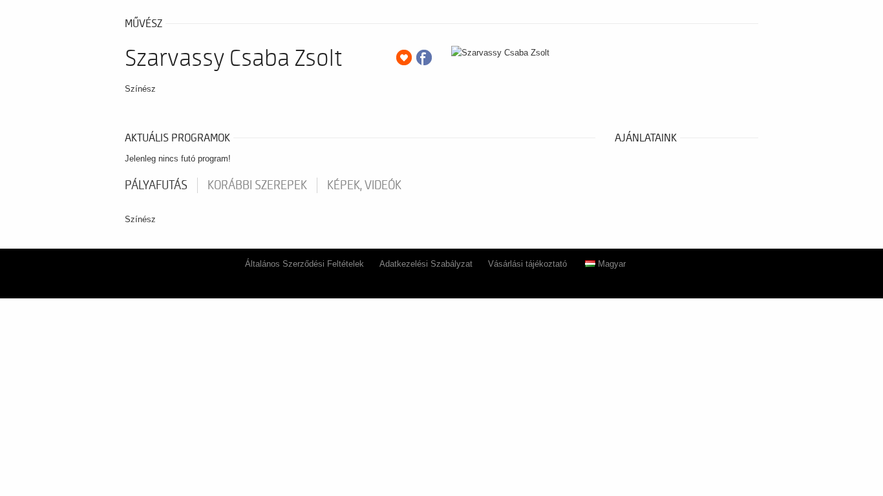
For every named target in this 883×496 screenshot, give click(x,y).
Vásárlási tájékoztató (527, 264)
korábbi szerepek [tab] (257, 185)
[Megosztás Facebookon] (424, 57)
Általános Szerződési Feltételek (304, 264)
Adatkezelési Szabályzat (426, 264)
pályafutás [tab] (156, 185)
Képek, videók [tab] (364, 185)
